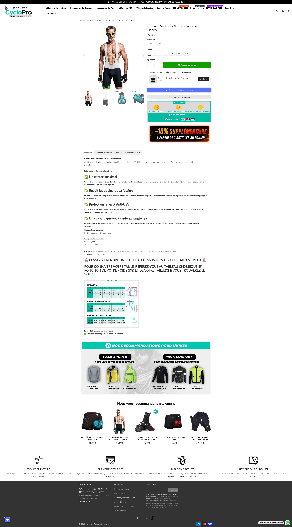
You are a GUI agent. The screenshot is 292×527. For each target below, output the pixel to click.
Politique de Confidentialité (123, 506)
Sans (160, 43)
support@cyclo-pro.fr (95, 492)
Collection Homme (93, 20)
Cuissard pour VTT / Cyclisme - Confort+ (119, 438)
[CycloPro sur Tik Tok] (152, 519)
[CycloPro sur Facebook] (138, 518)
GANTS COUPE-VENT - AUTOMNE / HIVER (200, 438)
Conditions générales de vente (124, 498)
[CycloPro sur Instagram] (142, 518)
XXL (172, 54)
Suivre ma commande (120, 489)
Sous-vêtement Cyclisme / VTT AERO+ (173, 438)
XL (165, 54)
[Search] (277, 10)
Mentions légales (119, 502)
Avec (151, 43)
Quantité (151, 60)
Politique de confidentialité (168, 500)
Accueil (82, 20)
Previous (83, 56)
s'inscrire (173, 490)
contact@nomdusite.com (159, 507)
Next (143, 56)
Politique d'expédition (120, 511)
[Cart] (288, 10)
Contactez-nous (118, 493)
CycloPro (88, 524)
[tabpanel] (88, 98)
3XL (179, 54)
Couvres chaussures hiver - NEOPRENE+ (146, 438)
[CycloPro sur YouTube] (147, 518)
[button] (179, 90)
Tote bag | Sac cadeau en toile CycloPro (173, 78)
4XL (186, 54)
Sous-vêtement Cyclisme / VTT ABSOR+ (92, 438)
